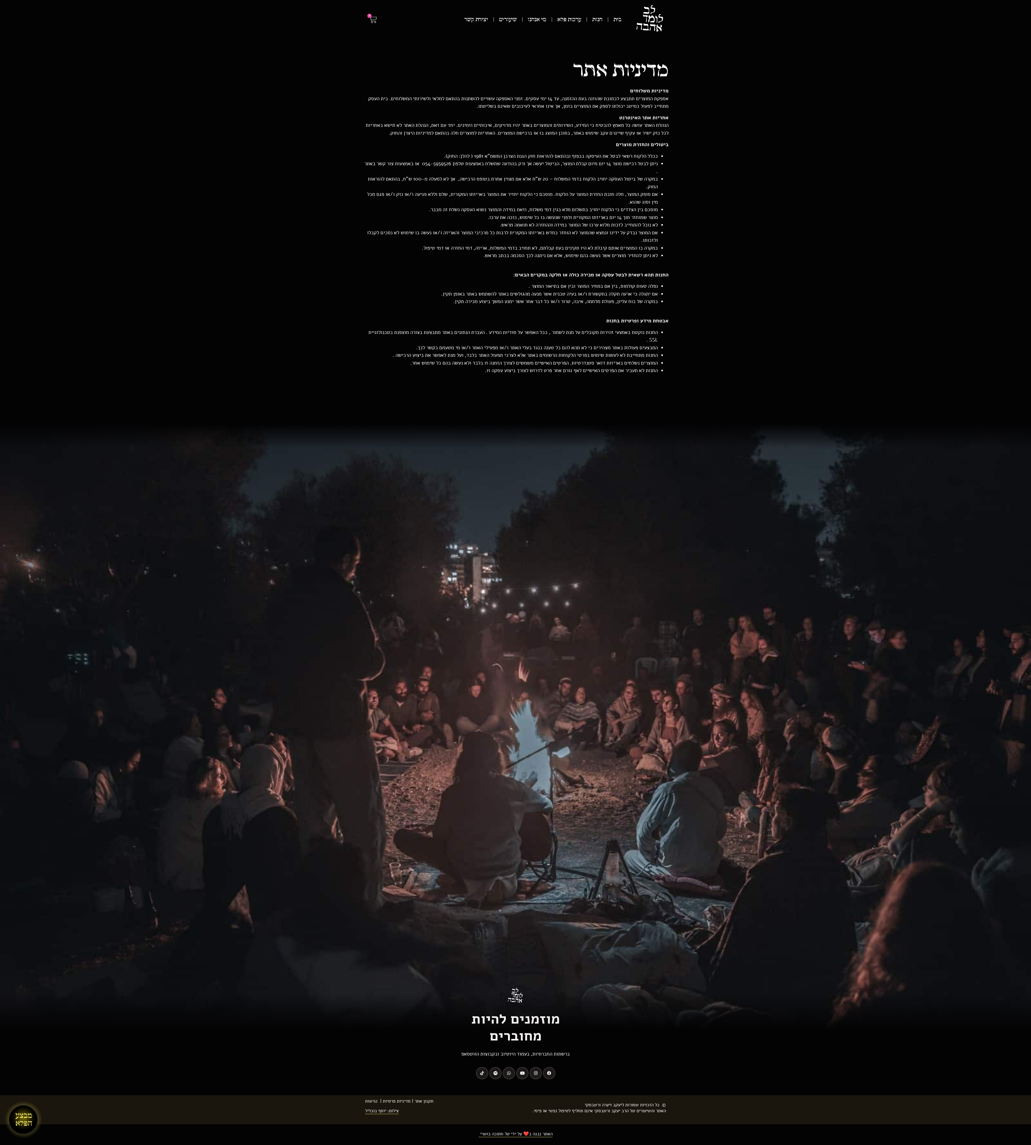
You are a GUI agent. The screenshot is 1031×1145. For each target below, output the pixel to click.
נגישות (371, 1101)
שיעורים (508, 19)
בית (617, 19)
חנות (597, 19)
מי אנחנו (537, 19)
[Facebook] (549, 1073)
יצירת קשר (476, 19)
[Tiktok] (482, 1073)
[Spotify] (495, 1073)
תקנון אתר (424, 1101)
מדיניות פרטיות (397, 1101)
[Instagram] (536, 1073)
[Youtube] (522, 1073)
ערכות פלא (569, 19)
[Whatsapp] (509, 1073)
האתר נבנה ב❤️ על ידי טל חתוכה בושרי (516, 1134)
